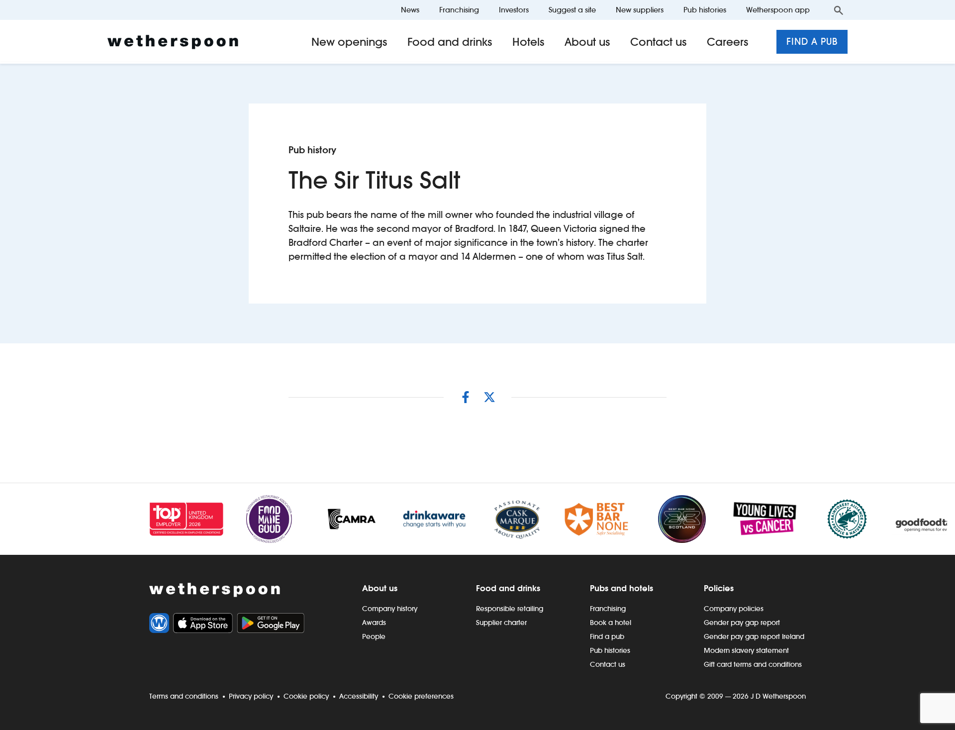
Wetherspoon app (778, 9)
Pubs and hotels (621, 588)
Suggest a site (572, 9)
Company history (389, 608)
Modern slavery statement (746, 650)
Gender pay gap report (742, 622)
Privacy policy (251, 696)
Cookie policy (306, 696)
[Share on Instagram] (466, 397)
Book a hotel (610, 622)
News (410, 9)
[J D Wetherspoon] (172, 42)
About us (587, 42)
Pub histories (704, 9)
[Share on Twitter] (489, 397)
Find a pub (812, 41)
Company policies (734, 608)
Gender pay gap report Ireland (754, 636)
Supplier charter (501, 622)
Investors (514, 9)
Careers (728, 42)
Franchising (459, 9)
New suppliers (640, 9)
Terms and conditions (183, 696)
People (373, 636)
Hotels (528, 42)
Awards (374, 622)
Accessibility (358, 696)
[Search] (839, 10)
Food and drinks (449, 42)
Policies (719, 588)
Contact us (658, 42)
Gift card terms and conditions (753, 664)
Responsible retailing (509, 608)
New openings (349, 42)
